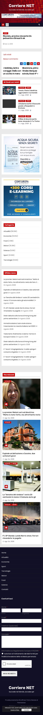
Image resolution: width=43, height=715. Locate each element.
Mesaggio (6, 634)
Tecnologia (8, 260)
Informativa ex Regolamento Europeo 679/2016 (21, 651)
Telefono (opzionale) (10, 626)
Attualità (21, 87)
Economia (7, 236)
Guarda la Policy (15, 710)
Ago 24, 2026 (9, 418)
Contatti (5, 589)
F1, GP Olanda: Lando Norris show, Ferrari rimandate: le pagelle (20, 537)
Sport (5, 33)
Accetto (26, 710)
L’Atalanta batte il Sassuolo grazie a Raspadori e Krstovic (29, 106)
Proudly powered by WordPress (15, 700)
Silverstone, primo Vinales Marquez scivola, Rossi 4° (30, 71)
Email (4, 617)
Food (6, 241)
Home (4, 553)
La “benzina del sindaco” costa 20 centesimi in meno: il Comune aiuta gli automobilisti (19, 497)
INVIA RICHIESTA (9, 673)
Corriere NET (21, 5)
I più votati (7, 54)
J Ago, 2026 (24, 95)
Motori (6, 245)
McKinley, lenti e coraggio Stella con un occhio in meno (12, 71)
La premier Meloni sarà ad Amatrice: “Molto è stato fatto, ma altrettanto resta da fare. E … (21, 414)
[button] (39, 24)
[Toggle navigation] (7, 25)
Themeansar (21, 703)
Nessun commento (10, 59)
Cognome (25, 613)
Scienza (7, 250)
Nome (4, 607)
